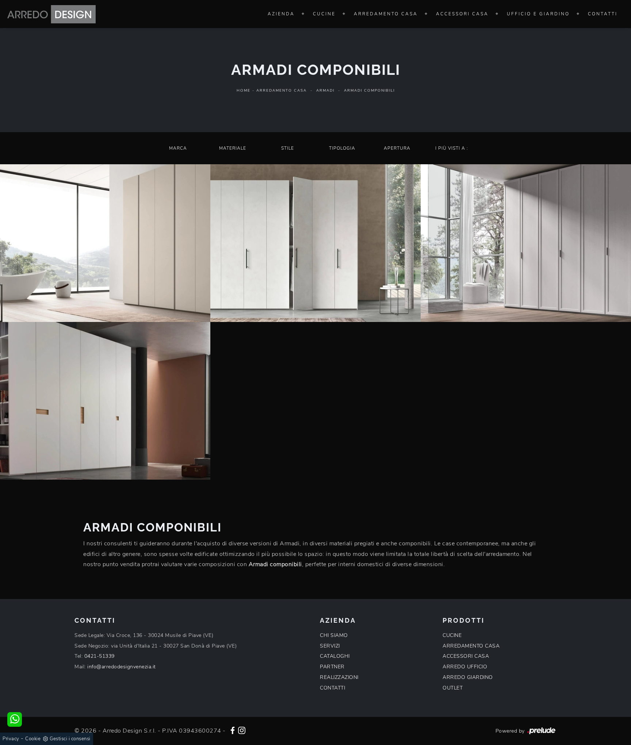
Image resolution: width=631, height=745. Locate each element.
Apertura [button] (397, 148)
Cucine (324, 14)
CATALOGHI (335, 656)
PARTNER (332, 666)
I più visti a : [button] (451, 148)
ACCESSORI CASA (466, 656)
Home (244, 90)
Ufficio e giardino (538, 14)
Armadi (325, 90)
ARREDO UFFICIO (465, 666)
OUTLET (453, 687)
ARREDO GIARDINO (468, 677)
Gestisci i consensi (70, 739)
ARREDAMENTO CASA (471, 645)
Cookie (33, 739)
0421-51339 (99, 656)
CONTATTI (332, 687)
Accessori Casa (462, 14)
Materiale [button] (232, 148)
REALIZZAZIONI (339, 677)
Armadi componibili (369, 90)
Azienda (281, 14)
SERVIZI (330, 645)
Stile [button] (287, 148)
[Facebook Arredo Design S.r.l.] (232, 730)
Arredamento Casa (386, 14)
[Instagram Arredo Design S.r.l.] (241, 730)
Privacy (11, 739)
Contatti (602, 14)
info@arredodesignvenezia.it (121, 666)
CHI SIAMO (334, 635)
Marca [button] (178, 148)
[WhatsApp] (14, 719)
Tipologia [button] (342, 148)
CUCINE (452, 635)
